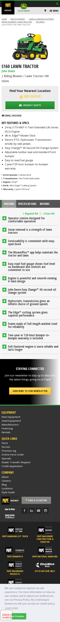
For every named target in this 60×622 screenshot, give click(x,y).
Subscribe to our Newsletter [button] (30, 390)
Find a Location (37, 500)
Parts (5, 443)
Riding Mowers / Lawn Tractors (17, 22)
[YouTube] (38, 511)
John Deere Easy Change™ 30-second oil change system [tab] (32, 291)
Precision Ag (9, 450)
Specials (6, 458)
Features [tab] (9, 204)
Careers (6, 480)
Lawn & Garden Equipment (41, 19)
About (5, 476)
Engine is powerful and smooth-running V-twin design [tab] (32, 279)
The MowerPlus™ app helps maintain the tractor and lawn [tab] (33, 253)
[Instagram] (45, 511)
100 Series (40, 22)
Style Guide (8, 492)
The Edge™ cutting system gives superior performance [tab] (28, 313)
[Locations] (45, 11)
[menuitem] (45, 11)
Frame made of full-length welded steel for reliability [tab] (32, 325)
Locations (7, 488)
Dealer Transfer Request (16, 462)
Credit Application (12, 466)
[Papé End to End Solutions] (10, 516)
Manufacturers (10, 424)
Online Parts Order (13, 454)
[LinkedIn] (31, 511)
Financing (7, 428)
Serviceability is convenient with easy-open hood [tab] (31, 242)
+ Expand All (30, 213)
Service (6, 446)
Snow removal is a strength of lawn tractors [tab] (30, 231)
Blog (4, 484)
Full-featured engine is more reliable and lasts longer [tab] (33, 348)
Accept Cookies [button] (15, 616)
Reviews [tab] (44, 204)
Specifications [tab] (27, 204)
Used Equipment (11, 420)
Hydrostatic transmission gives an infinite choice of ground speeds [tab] (29, 302)
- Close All (48, 213)
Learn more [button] (11, 608)
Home (4, 19)
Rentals (6, 432)
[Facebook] (24, 511)
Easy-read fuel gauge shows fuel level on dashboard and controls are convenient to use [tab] (31, 267)
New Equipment (18, 19)
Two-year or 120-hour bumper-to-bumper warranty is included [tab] (29, 336)
